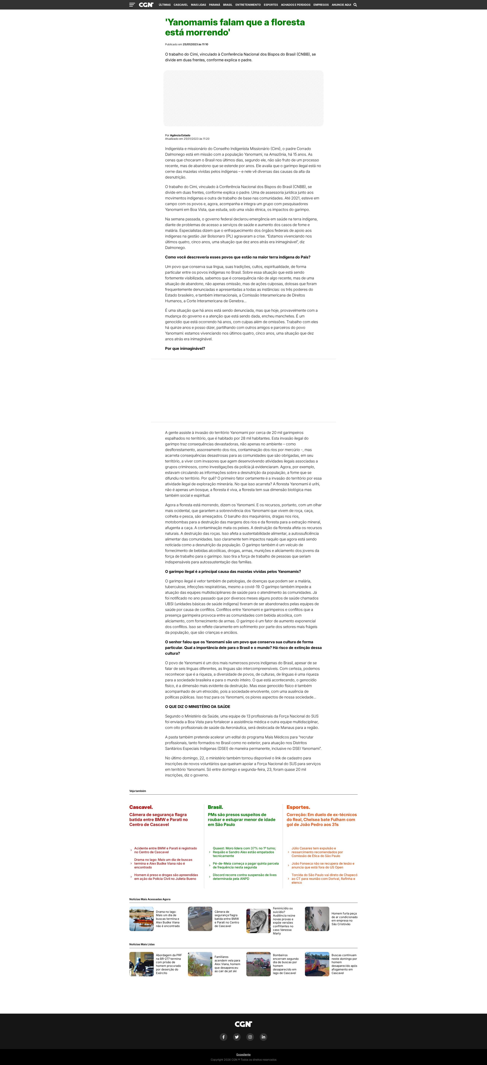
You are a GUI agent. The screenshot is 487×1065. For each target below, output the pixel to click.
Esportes (271, 4)
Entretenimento (248, 4)
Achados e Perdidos (295, 4)
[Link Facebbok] (223, 1039)
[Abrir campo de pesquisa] (355, 5)
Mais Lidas (198, 4)
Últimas (165, 4)
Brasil (227, 4)
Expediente (243, 1054)
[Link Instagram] (250, 1039)
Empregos (321, 4)
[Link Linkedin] (263, 1039)
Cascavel (181, 4)
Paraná (214, 4)
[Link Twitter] (237, 1039)
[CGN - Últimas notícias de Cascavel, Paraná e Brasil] (146, 5)
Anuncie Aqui (341, 4)
